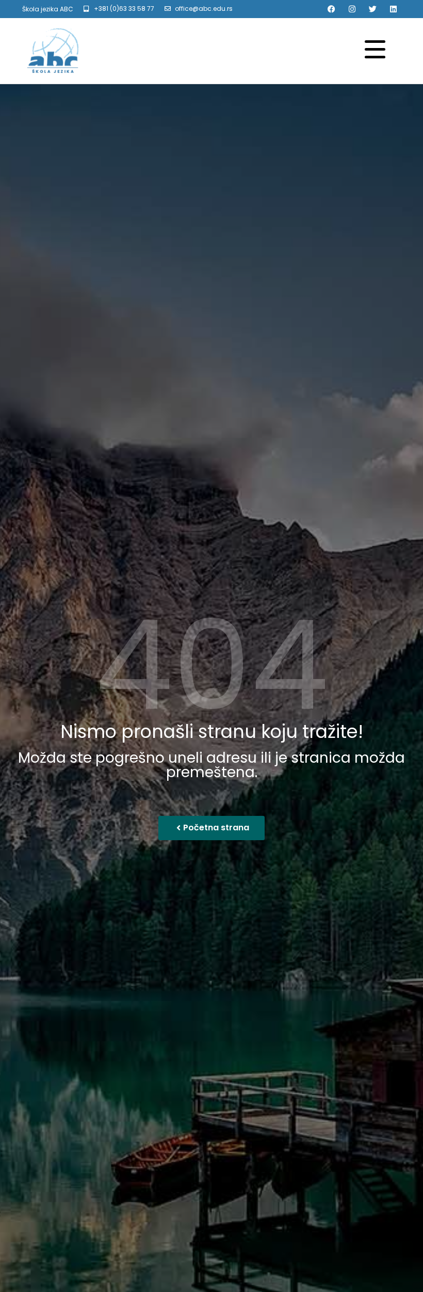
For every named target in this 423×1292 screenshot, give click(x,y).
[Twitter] (372, 9)
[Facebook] (331, 9)
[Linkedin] (393, 9)
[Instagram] (352, 9)
